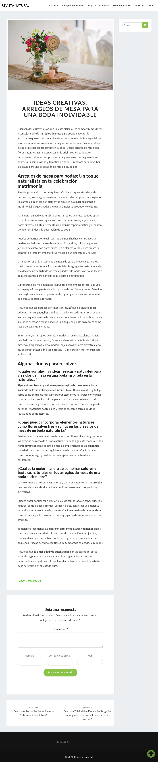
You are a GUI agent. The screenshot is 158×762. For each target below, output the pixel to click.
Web (90, 655)
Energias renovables (72, 5)
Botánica (53, 5)
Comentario (60, 629)
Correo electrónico (60, 655)
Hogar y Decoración (98, 5)
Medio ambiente (121, 5)
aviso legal (62, 741)
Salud (151, 5)
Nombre (30, 655)
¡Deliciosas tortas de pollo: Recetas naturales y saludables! (33, 711)
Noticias (139, 5)
